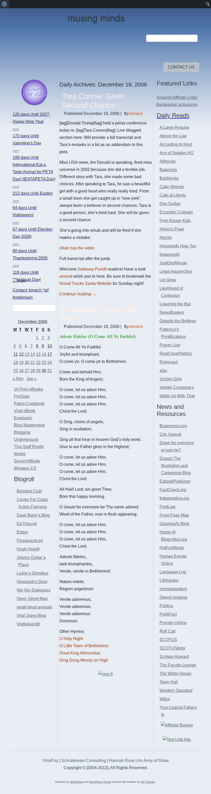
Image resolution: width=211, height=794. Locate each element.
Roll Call (167, 631)
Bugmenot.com (173, 426)
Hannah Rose (122, 760)
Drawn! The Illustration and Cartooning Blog (175, 465)
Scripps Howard (174, 656)
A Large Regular (174, 127)
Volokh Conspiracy (177, 387)
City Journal (170, 434)
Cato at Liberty (173, 195)
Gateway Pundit (92, 269)
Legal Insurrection (176, 271)
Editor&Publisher (175, 481)
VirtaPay (50, 760)
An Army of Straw (153, 760)
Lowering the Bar (175, 304)
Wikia (165, 699)
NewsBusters (172, 312)
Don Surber (170, 203)
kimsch (136, 113)
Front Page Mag (174, 515)
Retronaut (169, 362)
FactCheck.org (173, 490)
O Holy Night (71, 638)
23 (44, 362)
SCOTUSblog (172, 648)
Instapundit (170, 254)
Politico (166, 606)
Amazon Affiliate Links (177, 97)
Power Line (170, 345)
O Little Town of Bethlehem (83, 646)
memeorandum (173, 589)
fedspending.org (174, 498)
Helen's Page (172, 229)
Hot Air (166, 237)
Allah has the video (76, 248)
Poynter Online (173, 623)
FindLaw (167, 507)
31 (49, 371)
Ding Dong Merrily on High (83, 660)
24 (49, 362)
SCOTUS (168, 639)
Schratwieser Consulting (83, 760)
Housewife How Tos (178, 246)
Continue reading (77, 294)
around (66, 276)
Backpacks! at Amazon (177, 104)
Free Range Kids (175, 220)
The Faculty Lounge (178, 665)
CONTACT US (181, 67)
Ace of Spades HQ (177, 153)
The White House (175, 673)
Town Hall (169, 682)
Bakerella (168, 170)
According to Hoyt (176, 144)
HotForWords (172, 548)
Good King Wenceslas (79, 653)
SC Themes (148, 781)
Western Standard (176, 690)
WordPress (76, 781)
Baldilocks (169, 178)
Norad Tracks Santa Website (85, 283)
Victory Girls (171, 379)
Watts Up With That (177, 396)
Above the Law (173, 136)
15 (38, 354)
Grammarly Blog (174, 523)
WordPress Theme (100, 781)
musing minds (96, 18)
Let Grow (168, 280)
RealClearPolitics (176, 353)
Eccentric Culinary (176, 212)
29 (38, 371)
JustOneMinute (173, 263)
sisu (163, 370)
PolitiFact (168, 614)
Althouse (168, 161)
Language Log (173, 572)
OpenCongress (173, 597)
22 (38, 362)
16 (44, 354)
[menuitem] (4, 4)
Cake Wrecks (172, 187)
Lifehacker (169, 580)
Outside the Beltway (178, 321)
